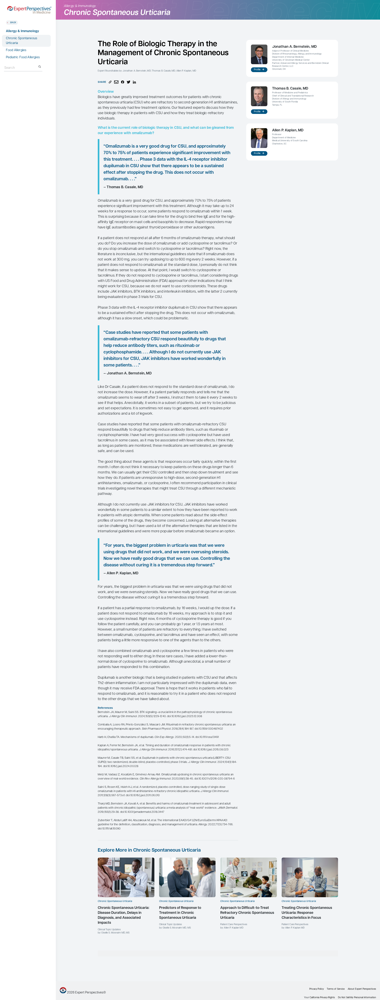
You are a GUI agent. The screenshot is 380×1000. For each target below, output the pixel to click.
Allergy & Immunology (22, 31)
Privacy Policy (316, 989)
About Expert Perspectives (362, 989)
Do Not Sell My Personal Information (357, 997)
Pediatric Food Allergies (23, 57)
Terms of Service (336, 989)
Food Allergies (16, 50)
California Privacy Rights (322, 997)
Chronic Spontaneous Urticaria (21, 41)
